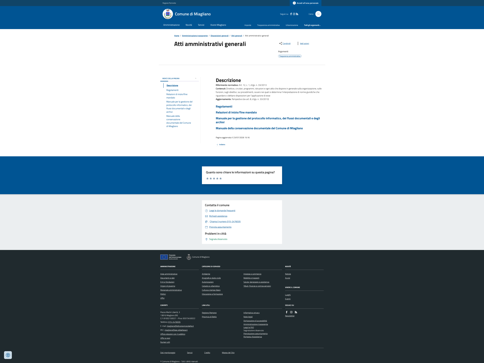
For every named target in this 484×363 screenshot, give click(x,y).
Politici (163, 294)
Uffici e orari (165, 338)
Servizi (201, 25)
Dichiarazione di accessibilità (255, 320)
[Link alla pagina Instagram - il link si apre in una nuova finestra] (294, 14)
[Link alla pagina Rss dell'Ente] (295, 312)
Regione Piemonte (169, 3)
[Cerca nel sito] (317, 14)
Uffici (162, 298)
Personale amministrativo (171, 290)
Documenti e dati (167, 277)
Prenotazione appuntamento (256, 333)
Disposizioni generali (220, 35)
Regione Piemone (209, 312)
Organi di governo (167, 285)
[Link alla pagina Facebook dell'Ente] (286, 312)
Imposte (248, 25)
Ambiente (206, 273)
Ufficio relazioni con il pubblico (172, 334)
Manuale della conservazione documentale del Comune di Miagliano (259, 128)
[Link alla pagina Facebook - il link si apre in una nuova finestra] (291, 14)
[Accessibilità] (8, 355)
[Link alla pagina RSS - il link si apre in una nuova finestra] (297, 14)
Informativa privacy (252, 312)
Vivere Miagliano (218, 25)
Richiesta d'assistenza (253, 336)
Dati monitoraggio (167, 352)
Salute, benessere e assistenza (256, 281)
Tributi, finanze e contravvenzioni (257, 285)
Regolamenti (224, 106)
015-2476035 (174, 321)
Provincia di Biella (209, 316)
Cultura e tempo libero (211, 290)
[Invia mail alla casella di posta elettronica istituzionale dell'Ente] (180, 326)
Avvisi (287, 277)
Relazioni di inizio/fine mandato (236, 112)
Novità (189, 25)
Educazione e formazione (212, 294)
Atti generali (236, 35)
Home (176, 35)
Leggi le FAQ (249, 327)
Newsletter (290, 315)
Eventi (288, 298)
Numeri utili (165, 342)
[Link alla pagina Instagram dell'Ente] (291, 312)
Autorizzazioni (208, 281)
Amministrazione (171, 25)
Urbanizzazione (292, 25)
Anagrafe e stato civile (211, 277)
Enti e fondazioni (167, 281)
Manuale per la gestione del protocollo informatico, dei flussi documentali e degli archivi (268, 120)
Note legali (248, 316)
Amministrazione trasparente (195, 35)
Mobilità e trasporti (251, 277)
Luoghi (288, 294)
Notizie (288, 273)
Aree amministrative (168, 273)
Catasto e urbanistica (211, 285)
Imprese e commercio (252, 273)
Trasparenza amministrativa (268, 25)
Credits (207, 352)
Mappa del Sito (228, 352)
